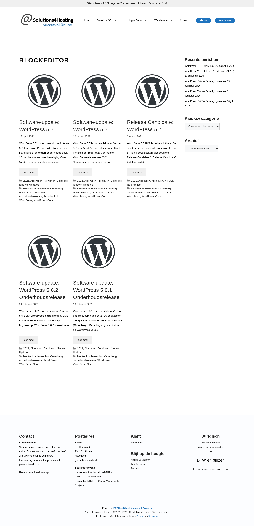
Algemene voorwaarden (210, 447)
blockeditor (29, 188)
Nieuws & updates (140, 460)
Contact (184, 20)
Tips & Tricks (138, 464)
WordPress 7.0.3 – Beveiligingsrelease (205, 91)
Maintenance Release (32, 192)
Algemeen (36, 180)
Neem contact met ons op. (34, 472)
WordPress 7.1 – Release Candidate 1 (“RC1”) (209, 71)
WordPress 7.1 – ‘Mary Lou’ (200, 65)
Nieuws (203, 20)
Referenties (134, 184)
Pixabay (140, 516)
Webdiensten (161, 20)
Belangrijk (62, 180)
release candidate (161, 192)
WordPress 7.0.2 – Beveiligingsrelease (205, 101)
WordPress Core (43, 200)
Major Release (81, 192)
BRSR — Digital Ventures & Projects (132, 508)
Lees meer (28, 172)
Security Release (53, 196)
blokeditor (43, 188)
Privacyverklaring (210, 442)
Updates (34, 184)
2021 (26, 180)
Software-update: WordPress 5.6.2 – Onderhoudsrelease (42, 290)
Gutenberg (56, 188)
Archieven (49, 180)
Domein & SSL (105, 20)
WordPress (25, 200)
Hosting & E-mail (133, 20)
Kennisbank (224, 20)
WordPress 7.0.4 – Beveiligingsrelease (205, 81)
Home (86, 20)
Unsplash (153, 516)
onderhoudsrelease (30, 196)
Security (135, 468)
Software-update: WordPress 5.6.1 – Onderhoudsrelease (96, 290)
